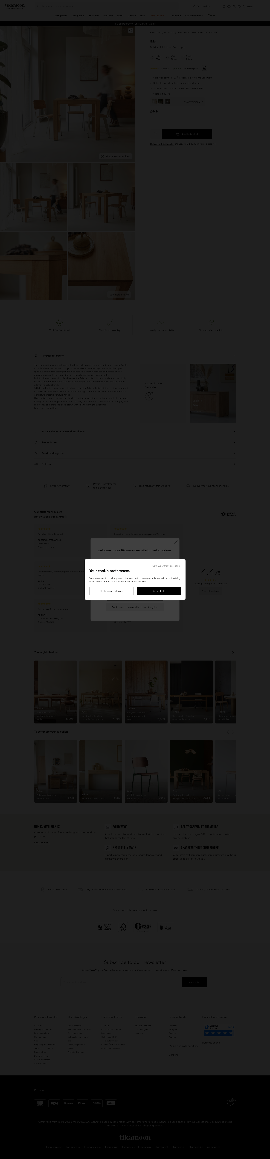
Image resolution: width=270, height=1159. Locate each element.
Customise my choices (111, 591)
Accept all (158, 591)
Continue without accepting (166, 565)
